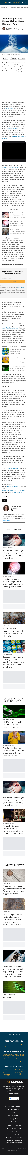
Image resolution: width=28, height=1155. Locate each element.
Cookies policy (14, 1122)
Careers (14, 1131)
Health (3, 15)
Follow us (14, 58)
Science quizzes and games (8, 1070)
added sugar (9, 108)
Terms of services (19, 286)
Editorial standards (14, 1134)
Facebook (14, 490)
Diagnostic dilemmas (8, 1046)
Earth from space (20, 1044)
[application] (14, 149)
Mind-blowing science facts (19, 1073)
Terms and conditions (14, 1115)
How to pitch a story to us (14, 1137)
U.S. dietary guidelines (12, 468)
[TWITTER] (12, 510)
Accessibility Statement (14, 1106)
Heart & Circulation (12, 15)
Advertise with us (14, 1125)
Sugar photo (10, 54)
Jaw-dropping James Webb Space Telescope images (8, 1055)
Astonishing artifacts (19, 1046)
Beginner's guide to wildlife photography (19, 1070)
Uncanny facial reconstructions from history (19, 1060)
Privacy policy (14, 1119)
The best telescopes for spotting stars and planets (8, 1074)
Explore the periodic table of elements (8, 1059)
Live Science (18, 492)
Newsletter (22, 58)
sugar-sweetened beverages (11, 167)
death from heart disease (10, 328)
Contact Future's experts (14, 1109)
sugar (4, 500)
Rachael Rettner (12, 28)
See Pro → (16, 2)
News (23, 30)
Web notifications (14, 1128)
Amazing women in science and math (19, 1055)
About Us (14, 1112)
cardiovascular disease (13, 128)
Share (6, 58)
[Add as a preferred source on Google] (14, 1098)
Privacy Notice (20, 287)
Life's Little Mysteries (8, 1044)
